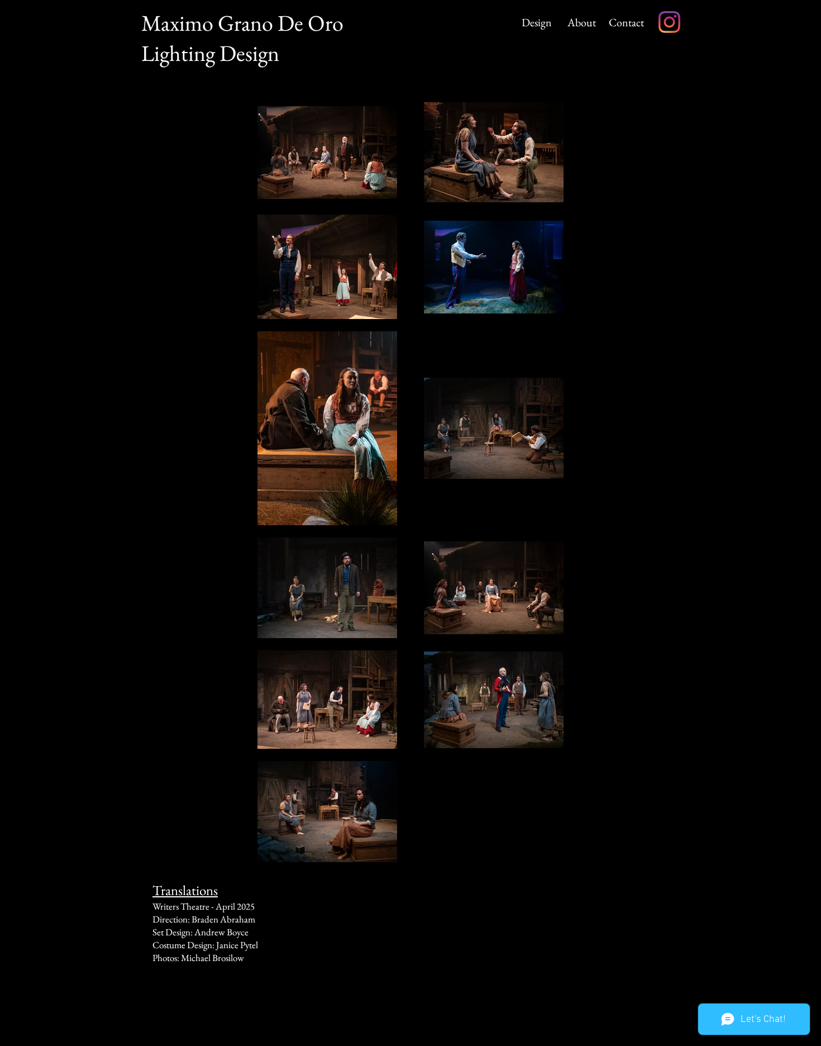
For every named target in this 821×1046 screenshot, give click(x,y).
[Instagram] (669, 22)
